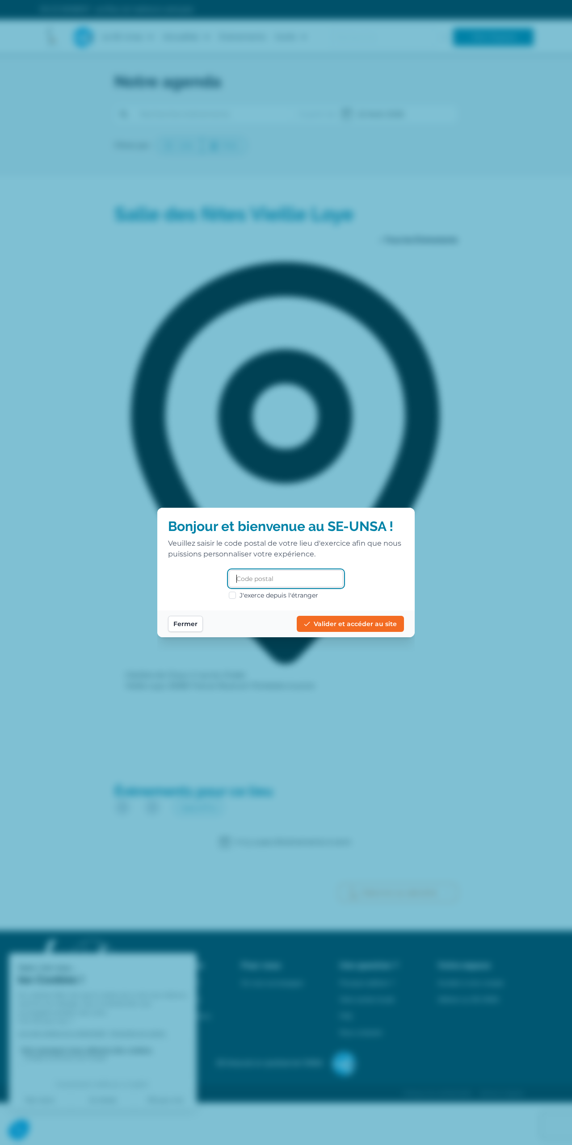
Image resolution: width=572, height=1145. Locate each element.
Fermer (185, 624)
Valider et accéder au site (355, 624)
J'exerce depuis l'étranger (279, 595)
